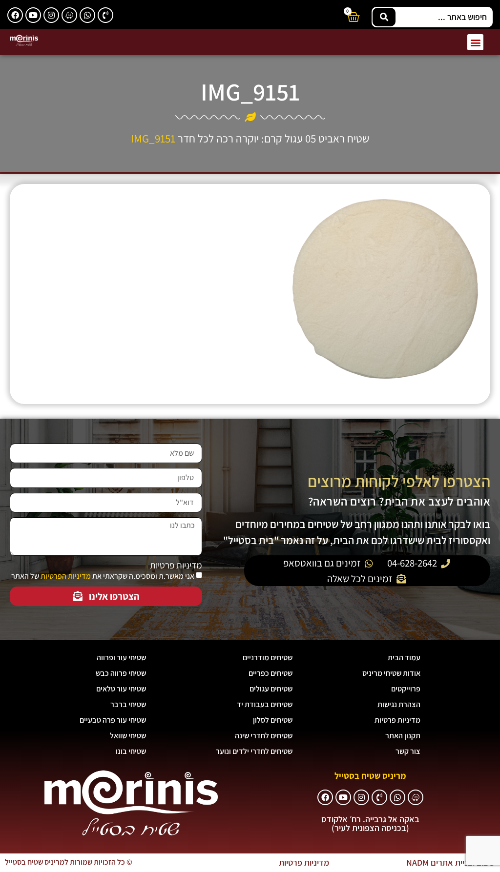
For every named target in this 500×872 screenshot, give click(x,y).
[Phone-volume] (105, 15)
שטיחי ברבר (128, 704)
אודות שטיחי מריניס (391, 673)
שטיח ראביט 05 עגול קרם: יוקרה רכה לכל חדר (273, 138)
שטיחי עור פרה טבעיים (113, 720)
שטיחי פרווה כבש (121, 673)
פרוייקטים (405, 689)
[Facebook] (15, 15)
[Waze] (69, 15)
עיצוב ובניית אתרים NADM (450, 862)
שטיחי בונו (131, 751)
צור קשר (408, 751)
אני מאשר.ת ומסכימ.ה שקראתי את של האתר (102, 576)
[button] (475, 42)
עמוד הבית (404, 657)
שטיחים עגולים (271, 689)
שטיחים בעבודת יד (264, 704)
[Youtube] (33, 15)
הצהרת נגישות (398, 704)
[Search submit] (384, 17)
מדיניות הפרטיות (66, 576)
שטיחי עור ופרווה (121, 657)
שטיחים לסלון (272, 720)
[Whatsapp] (87, 15)
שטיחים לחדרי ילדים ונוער (254, 751)
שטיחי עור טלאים (121, 689)
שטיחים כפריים (270, 673)
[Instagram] (51, 15)
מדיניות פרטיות (176, 565)
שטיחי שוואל (128, 735)
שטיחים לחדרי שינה (263, 735)
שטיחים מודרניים (267, 657)
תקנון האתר (402, 735)
